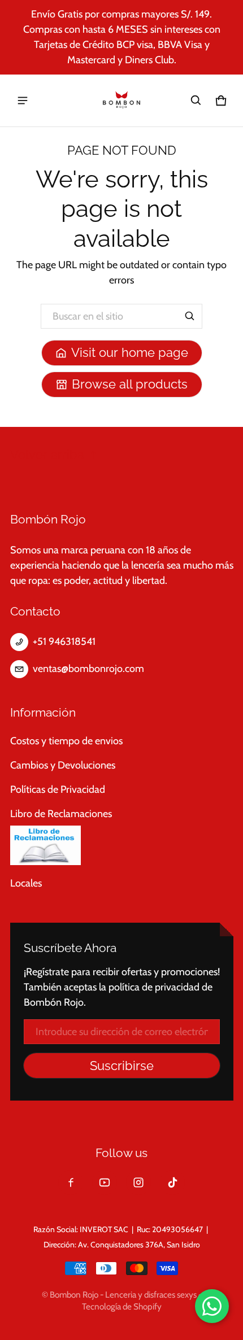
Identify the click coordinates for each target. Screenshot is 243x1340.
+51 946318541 (64, 641)
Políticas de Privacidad (57, 789)
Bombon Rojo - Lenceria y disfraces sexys (123, 1294)
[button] (196, 100)
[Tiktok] (172, 1182)
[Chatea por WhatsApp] (212, 1306)
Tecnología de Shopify (122, 1306)
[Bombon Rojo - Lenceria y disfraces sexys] (121, 100)
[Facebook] (70, 1182)
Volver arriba (47, 455)
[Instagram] (138, 1182)
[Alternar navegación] (22, 100)
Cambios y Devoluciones (62, 765)
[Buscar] (189, 316)
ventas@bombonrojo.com (88, 668)
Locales (26, 883)
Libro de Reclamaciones (61, 814)
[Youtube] (104, 1182)
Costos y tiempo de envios (66, 741)
